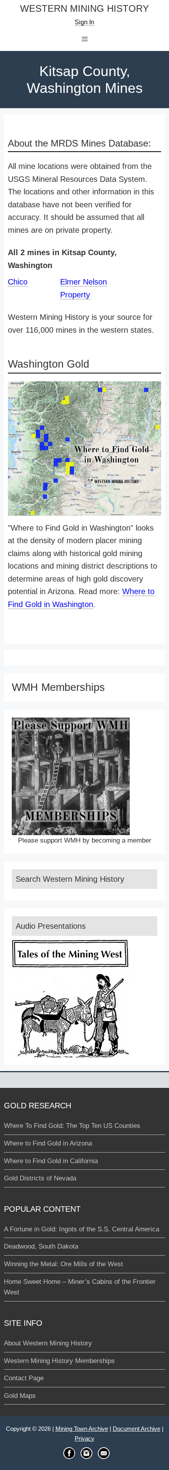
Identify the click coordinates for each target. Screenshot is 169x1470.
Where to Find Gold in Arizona (48, 1143)
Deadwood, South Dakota (41, 1246)
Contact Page (24, 1378)
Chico (18, 281)
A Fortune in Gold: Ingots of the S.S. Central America (81, 1229)
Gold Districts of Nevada (40, 1178)
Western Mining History (84, 9)
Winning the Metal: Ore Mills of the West (63, 1264)
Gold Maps (20, 1395)
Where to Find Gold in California (51, 1161)
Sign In (84, 22)
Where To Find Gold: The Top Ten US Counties (72, 1125)
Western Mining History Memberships (59, 1361)
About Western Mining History (48, 1343)
